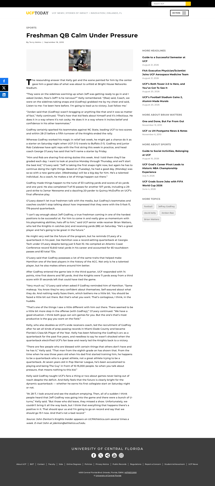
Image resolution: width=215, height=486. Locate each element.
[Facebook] (93, 455)
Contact (41, 464)
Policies (88, 464)
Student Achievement (175, 464)
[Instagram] (121, 455)
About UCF (21, 464)
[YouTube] (114, 455)
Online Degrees (74, 464)
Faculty (51, 464)
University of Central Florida (107, 449)
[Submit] (188, 4)
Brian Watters (151, 219)
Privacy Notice (102, 464)
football (148, 206)
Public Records (119, 464)
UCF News (193, 464)
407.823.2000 (131, 472)
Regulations (135, 464)
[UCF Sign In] (138, 3)
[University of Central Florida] (47, 3)
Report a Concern (153, 464)
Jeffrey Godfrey (166, 206)
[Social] (107, 455)
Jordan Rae (168, 213)
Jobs (61, 464)
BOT (32, 464)
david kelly (150, 213)
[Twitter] (100, 455)
